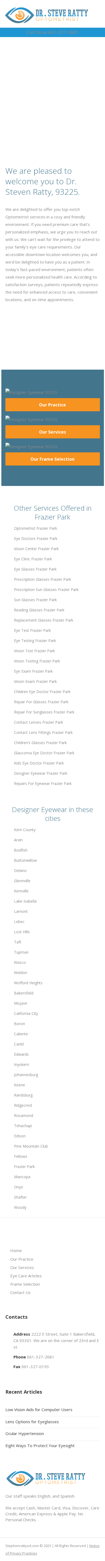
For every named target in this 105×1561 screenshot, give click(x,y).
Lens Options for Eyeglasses (32, 1421)
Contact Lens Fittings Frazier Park (43, 732)
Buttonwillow (25, 860)
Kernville (21, 890)
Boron (19, 1023)
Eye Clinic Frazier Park (33, 558)
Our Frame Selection (52, 459)
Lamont (21, 911)
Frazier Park (24, 1166)
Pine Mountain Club (31, 1146)
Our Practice (52, 405)
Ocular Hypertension (24, 1433)
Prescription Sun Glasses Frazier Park (46, 589)
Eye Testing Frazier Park (35, 640)
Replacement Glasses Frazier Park (43, 620)
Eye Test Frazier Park (32, 630)
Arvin (18, 839)
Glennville (22, 880)
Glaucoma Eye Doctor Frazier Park (44, 752)
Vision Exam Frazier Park (35, 681)
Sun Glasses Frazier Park (35, 599)
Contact (55, 111)
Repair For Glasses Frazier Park (41, 701)
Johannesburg (26, 1074)
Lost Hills (22, 931)
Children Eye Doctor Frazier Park (42, 691)
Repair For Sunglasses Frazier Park (44, 712)
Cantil (19, 1044)
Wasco (20, 962)
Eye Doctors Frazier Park (35, 538)
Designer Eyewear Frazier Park (40, 773)
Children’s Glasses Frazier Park (40, 742)
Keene (19, 1084)
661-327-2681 (40, 1357)
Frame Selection (25, 1284)
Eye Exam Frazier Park (33, 671)
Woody (20, 1207)
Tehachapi (23, 1125)
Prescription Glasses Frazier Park (42, 579)
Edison (20, 1135)
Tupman (21, 952)
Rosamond (23, 1115)
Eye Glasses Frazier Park (35, 569)
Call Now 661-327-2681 (52, 32)
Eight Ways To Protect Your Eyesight (40, 1445)
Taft (17, 941)
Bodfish (20, 850)
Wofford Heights (28, 982)
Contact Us (20, 1292)
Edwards (21, 1054)
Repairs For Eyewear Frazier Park (43, 783)
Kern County (25, 829)
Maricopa (22, 1176)
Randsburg (23, 1095)
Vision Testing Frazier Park (37, 661)
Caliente (21, 1033)
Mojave (20, 1003)
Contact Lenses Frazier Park (38, 722)
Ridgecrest (23, 1105)
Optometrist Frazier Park (35, 528)
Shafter (20, 1197)
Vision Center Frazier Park (36, 548)
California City (26, 1013)
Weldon (20, 972)
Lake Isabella (25, 901)
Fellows (20, 1156)
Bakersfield (23, 993)
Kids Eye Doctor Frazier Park (39, 763)
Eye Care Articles (26, 1275)
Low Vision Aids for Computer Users (38, 1409)
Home (16, 1250)
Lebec (19, 921)
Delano (20, 870)
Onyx (18, 1186)
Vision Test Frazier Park (34, 650)
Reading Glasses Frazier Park (39, 609)
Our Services (52, 432)
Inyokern (21, 1064)
